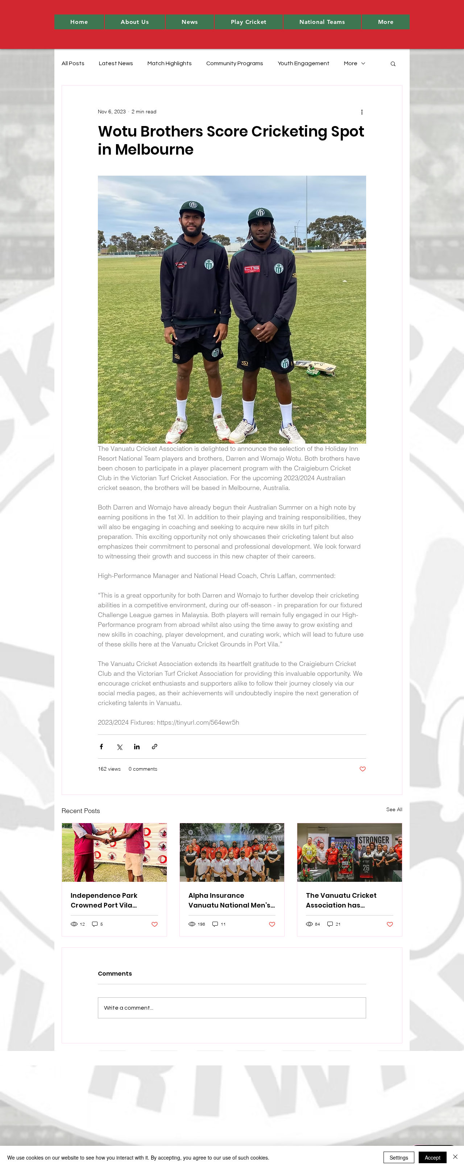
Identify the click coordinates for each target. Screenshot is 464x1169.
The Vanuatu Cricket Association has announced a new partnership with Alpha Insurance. (345, 900)
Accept (432, 1157)
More (350, 63)
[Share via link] (154, 746)
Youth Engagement (304, 63)
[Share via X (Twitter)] (119, 746)
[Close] (455, 1157)
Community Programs (234, 63)
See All (394, 809)
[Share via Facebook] (101, 746)
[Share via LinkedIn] (136, 746)
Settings (399, 1157)
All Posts (73, 63)
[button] (135, 21)
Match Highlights (170, 63)
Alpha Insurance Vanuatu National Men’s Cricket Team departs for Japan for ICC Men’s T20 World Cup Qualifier (232, 900)
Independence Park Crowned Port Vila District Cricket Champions (104, 900)
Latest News (116, 63)
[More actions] (361, 111)
